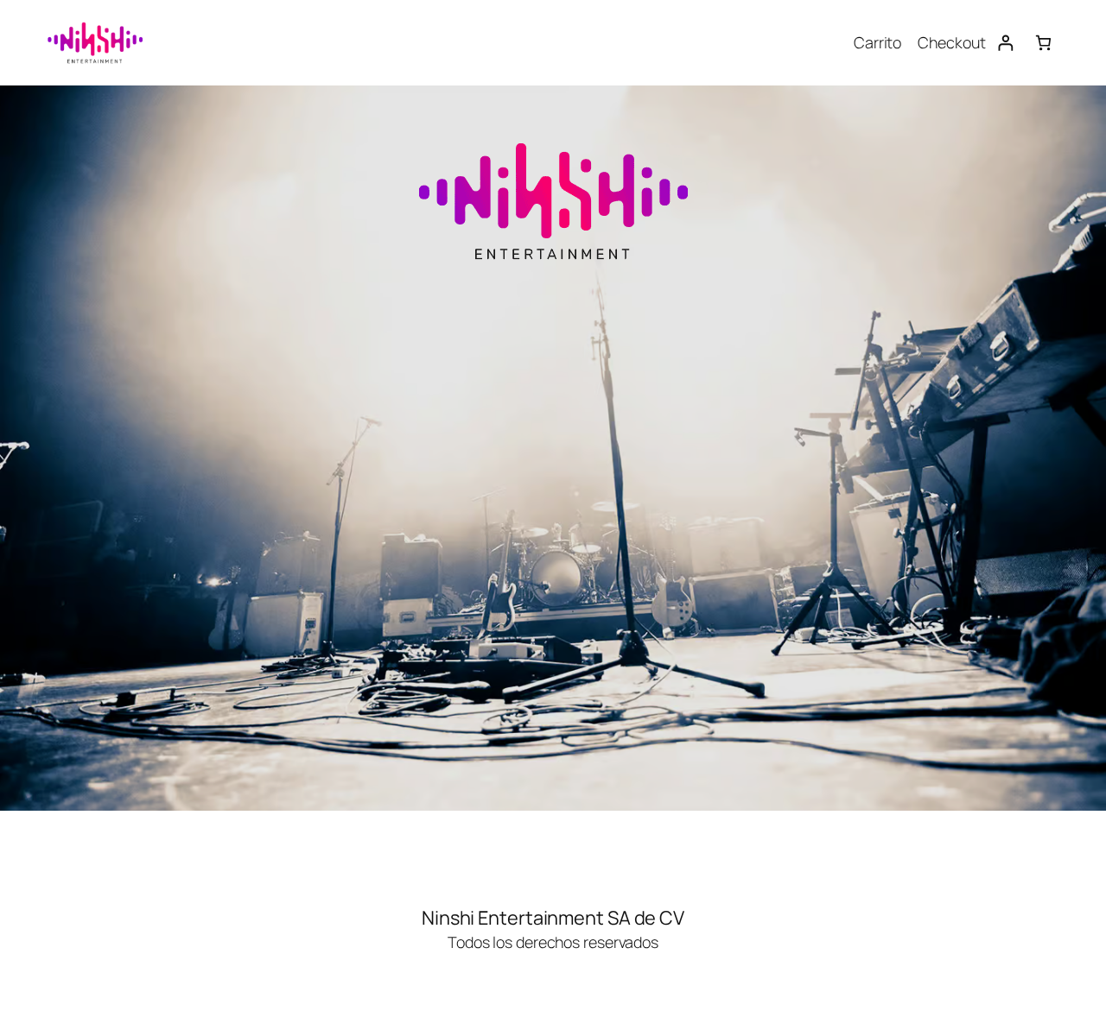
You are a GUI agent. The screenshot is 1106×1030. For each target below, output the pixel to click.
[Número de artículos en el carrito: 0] (1043, 42)
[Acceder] (1005, 42)
